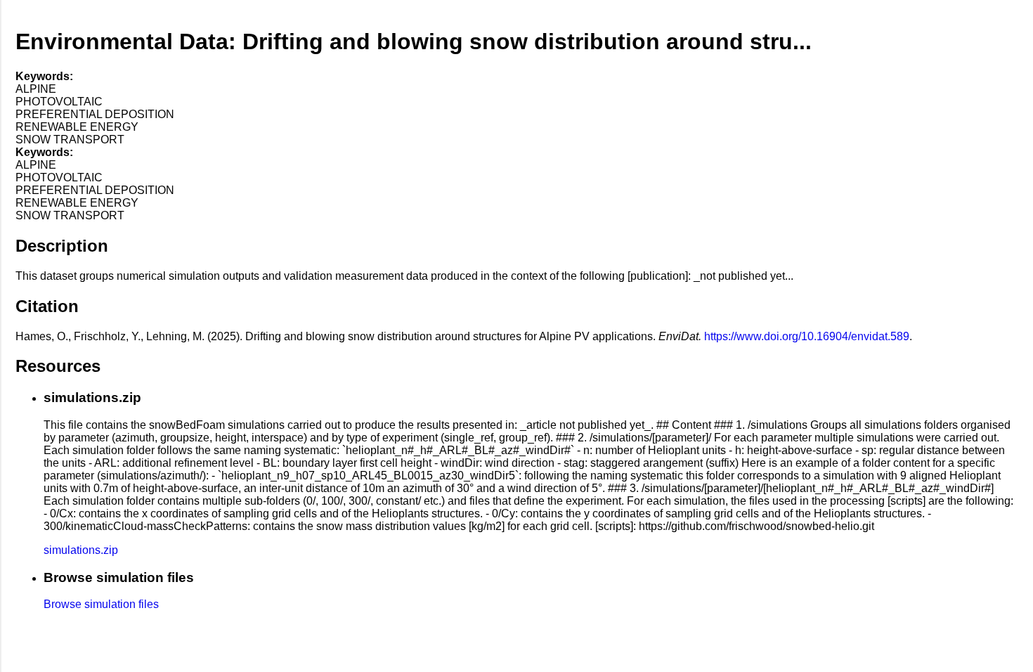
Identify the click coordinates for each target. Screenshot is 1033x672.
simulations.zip (81, 550)
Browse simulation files (101, 604)
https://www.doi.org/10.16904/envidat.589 (806, 336)
